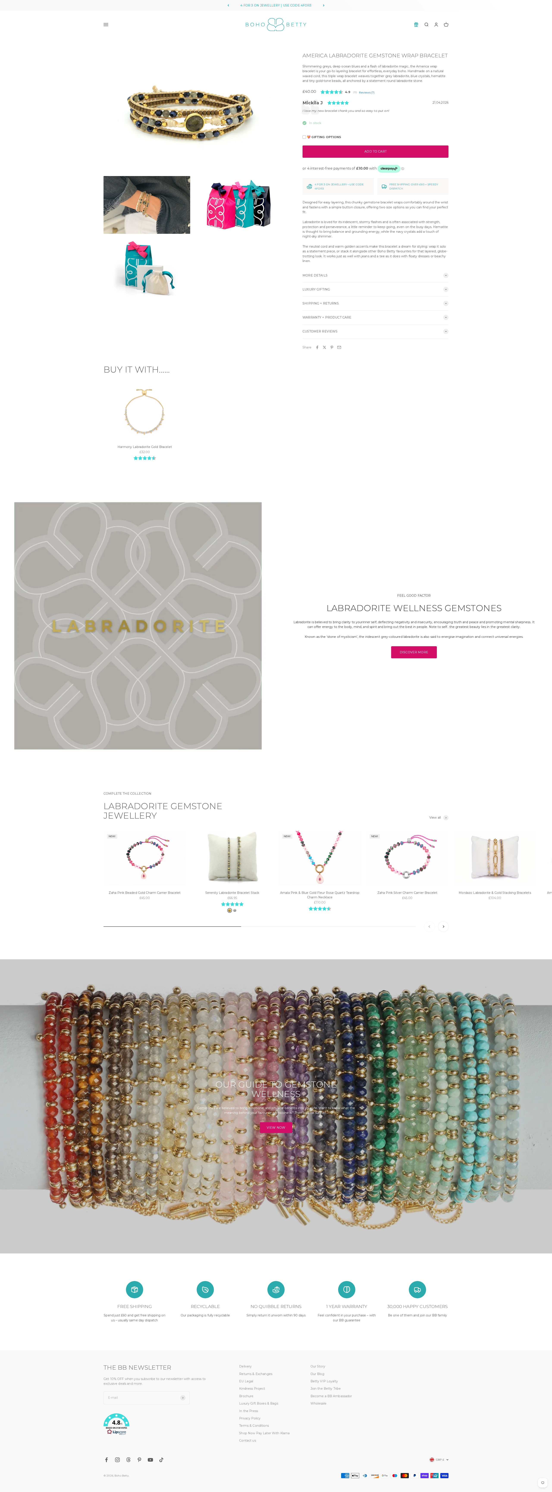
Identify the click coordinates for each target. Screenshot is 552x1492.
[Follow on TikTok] (161, 1460)
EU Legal (246, 1381)
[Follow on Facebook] (106, 1460)
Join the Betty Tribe (325, 1389)
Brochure (246, 1396)
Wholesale (318, 1403)
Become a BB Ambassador (331, 1396)
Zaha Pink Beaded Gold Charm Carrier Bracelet (144, 893)
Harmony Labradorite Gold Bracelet (145, 447)
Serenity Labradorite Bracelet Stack (232, 893)
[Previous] (228, 5)
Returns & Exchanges (255, 1374)
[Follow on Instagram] (117, 1460)
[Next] (324, 5)
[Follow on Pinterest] (139, 1460)
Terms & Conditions (254, 1426)
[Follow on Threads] (128, 1460)
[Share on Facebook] (317, 347)
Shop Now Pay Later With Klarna (264, 1433)
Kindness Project (252, 1389)
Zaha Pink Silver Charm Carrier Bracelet (407, 893)
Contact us (247, 1440)
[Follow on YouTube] (150, 1460)
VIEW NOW (276, 1128)
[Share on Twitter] (324, 347)
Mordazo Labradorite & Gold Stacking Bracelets (495, 893)
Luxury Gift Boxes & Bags (258, 1403)
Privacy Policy (249, 1418)
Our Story (317, 1366)
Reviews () (367, 92)
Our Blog (317, 1374)
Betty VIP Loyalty (324, 1381)
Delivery (245, 1366)
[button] (161, 1424)
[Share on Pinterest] (332, 347)
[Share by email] (339, 347)
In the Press (248, 1411)
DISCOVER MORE (414, 652)
